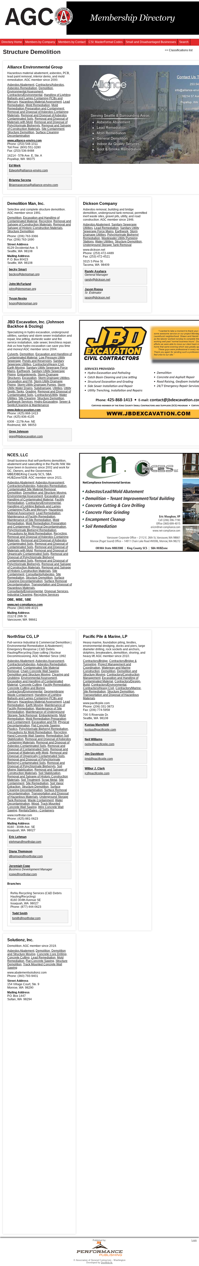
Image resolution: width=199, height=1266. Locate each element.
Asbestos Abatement (20, 84)
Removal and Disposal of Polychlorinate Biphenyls (37, 123)
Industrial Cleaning (19, 594)
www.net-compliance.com (25, 604)
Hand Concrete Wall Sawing (26, 735)
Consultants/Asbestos (40, 574)
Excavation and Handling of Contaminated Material (33, 219)
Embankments (26, 374)
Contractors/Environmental (24, 95)
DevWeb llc (107, 1262)
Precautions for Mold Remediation (29, 533)
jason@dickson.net (97, 297)
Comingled (14, 667)
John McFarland (20, 284)
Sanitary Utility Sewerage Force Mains (111, 229)
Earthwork (121, 231)
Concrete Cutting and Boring (26, 688)
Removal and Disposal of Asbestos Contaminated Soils (38, 744)
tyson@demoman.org (23, 303)
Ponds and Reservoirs (37, 361)
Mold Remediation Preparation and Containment (35, 106)
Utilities (57, 388)
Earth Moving (16, 367)
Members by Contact (71, 42)
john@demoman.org (22, 289)
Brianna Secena (20, 180)
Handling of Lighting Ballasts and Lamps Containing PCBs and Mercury (39, 98)
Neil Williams (93, 739)
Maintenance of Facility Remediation (31, 516)
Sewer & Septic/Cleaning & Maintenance (38, 403)
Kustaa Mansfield (97, 724)
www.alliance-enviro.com (24, 140)
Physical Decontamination (49, 526)
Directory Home (11, 42)
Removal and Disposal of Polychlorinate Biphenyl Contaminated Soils (37, 557)
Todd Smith (19, 913)
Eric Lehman (17, 837)
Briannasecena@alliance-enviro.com (33, 185)
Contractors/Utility (46, 395)
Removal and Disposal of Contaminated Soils (36, 747)
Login (194, 1240)
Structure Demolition (20, 132)
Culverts (12, 354)
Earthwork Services (20, 401)
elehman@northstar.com (25, 841)
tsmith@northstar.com (26, 918)
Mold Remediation (38, 105)
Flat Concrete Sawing (45, 725)
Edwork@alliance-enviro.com (28, 170)
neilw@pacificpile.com (99, 744)
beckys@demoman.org (24, 274)
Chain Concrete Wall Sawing (40, 671)
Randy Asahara (95, 271)
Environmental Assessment (25, 91)
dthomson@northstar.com (26, 856)
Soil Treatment (30, 780)
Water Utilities (104, 241)
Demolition (46, 88)
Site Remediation (37, 783)
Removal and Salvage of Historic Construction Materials (39, 226)
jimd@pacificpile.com (99, 758)
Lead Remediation (106, 228)
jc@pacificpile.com (97, 773)
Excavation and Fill (19, 381)
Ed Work (15, 165)
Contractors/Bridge (95, 661)
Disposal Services (56, 591)
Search (184, 42)
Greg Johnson (18, 431)
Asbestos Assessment (49, 482)
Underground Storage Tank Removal (107, 245)
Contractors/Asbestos (50, 84)
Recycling (45, 221)
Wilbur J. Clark (95, 768)
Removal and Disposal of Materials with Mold (37, 751)
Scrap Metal (49, 780)
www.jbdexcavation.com (24, 410)
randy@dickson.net (97, 279)
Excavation (29, 378)
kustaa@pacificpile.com (100, 729)
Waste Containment (41, 800)
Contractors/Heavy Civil (48, 364)
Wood (35, 803)
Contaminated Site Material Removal (31, 489)
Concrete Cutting (30, 684)
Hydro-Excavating (46, 401)
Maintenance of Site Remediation (29, 520)
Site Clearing (27, 398)
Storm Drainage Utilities (53, 378)
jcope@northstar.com (23, 874)
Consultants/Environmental (25, 591)
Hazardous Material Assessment (40, 101)
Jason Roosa (94, 289)
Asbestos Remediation (22, 88)
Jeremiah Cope (19, 866)
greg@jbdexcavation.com (26, 436)
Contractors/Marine (128, 688)
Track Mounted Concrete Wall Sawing (33, 805)
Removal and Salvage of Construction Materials (39, 127)
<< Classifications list (178, 50)
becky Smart (18, 269)
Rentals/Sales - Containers (36, 810)
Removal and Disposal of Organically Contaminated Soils (37, 552)
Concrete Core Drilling (51, 954)
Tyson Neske (18, 298)
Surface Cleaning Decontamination (35, 579)
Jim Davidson (94, 754)
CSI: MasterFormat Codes (106, 42)
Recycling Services (46, 594)
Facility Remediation (56, 684)
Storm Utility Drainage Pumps (36, 384)
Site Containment (52, 129)
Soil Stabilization (49, 773)
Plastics (12, 729)
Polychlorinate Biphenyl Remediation (31, 530)
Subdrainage (42, 388)
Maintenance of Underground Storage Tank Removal (36, 713)
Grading (30, 391)
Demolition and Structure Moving (44, 492)
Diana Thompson (20, 851)
